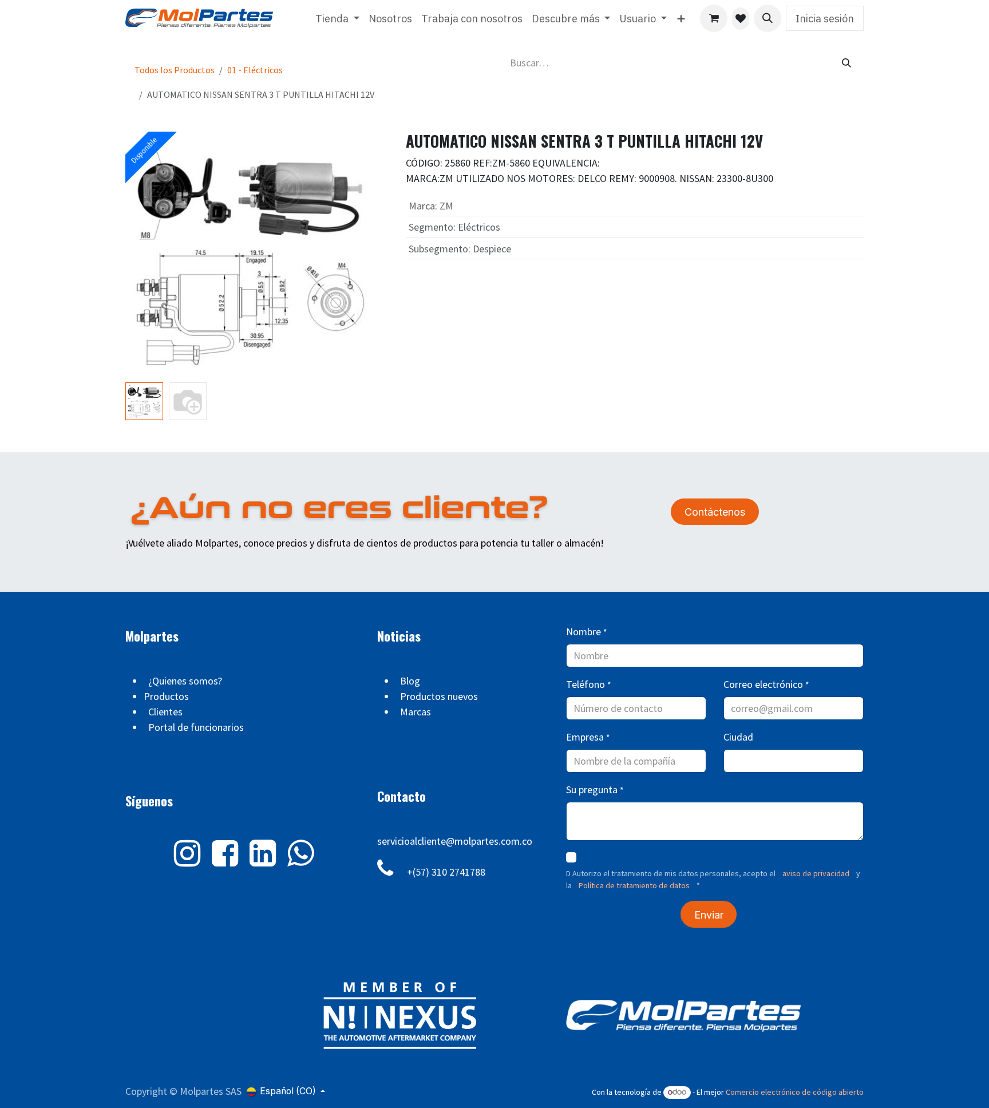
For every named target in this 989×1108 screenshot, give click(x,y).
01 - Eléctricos (255, 70)
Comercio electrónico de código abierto (795, 1092)
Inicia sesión (825, 18)
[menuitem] (337, 18)
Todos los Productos (174, 70)
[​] (740, 18)
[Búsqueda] (846, 62)
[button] (767, 18)
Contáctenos (715, 512)
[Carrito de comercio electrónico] (713, 18)
